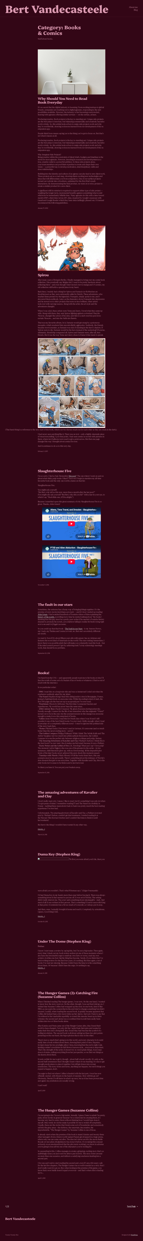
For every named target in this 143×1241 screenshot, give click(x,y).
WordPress (134, 1235)
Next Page (132, 1206)
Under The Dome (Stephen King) (64, 941)
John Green (43, 614)
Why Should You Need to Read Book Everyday (62, 100)
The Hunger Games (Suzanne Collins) (68, 1110)
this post (72, 475)
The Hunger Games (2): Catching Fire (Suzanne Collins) (68, 994)
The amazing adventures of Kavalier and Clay (67, 794)
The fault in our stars (55, 604)
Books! (43, 673)
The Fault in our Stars (73, 628)
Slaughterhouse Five (55, 471)
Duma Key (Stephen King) (59, 854)
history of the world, (46, 616)
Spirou (43, 275)
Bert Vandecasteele (56, 8)
